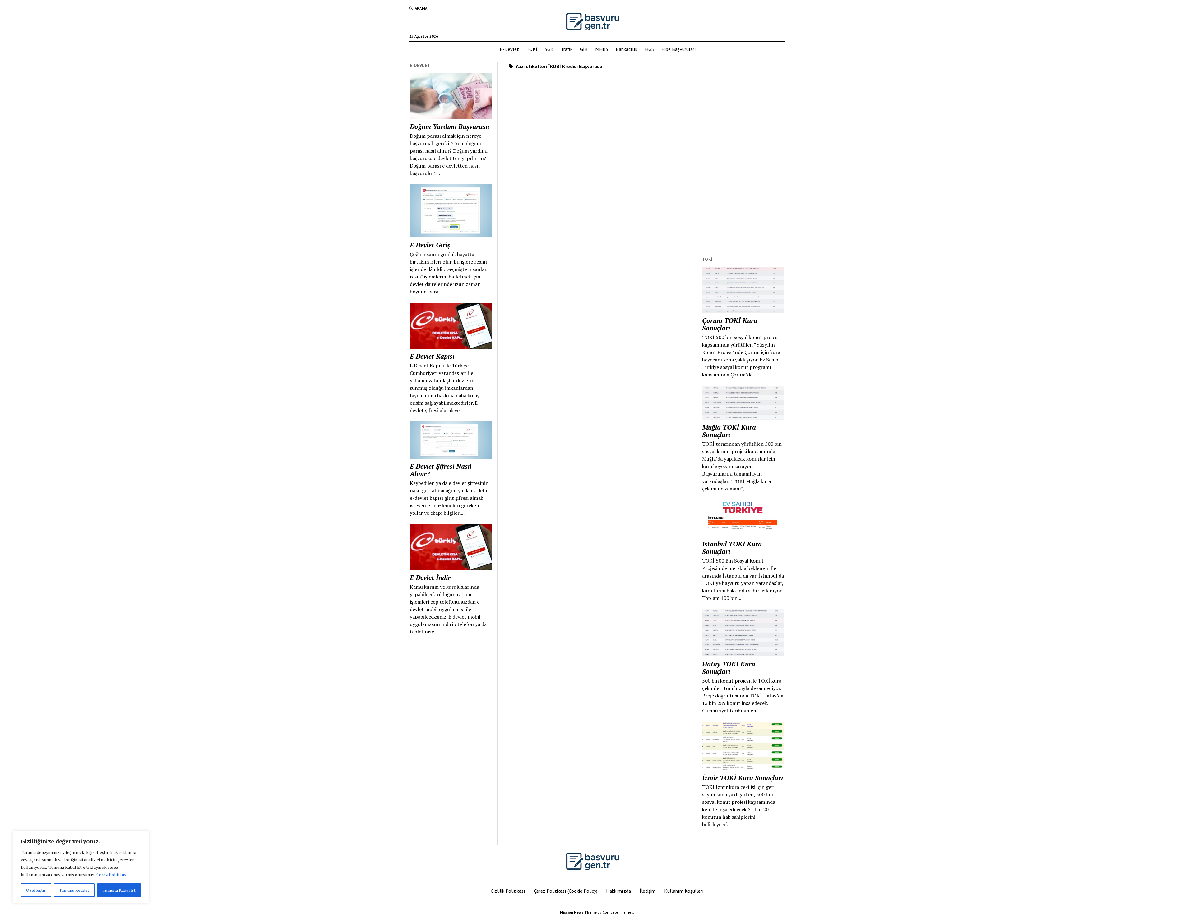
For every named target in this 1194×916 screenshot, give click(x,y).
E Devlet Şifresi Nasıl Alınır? (440, 470)
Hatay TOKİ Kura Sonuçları (728, 667)
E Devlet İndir (430, 577)
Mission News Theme (578, 912)
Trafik (566, 49)
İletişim (647, 891)
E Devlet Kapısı (432, 356)
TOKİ (531, 49)
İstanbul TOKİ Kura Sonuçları (732, 547)
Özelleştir (36, 890)
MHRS (601, 49)
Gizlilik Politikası (508, 891)
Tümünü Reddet (74, 890)
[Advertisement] (743, 155)
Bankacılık (626, 49)
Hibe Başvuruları (678, 49)
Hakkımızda (618, 891)
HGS (649, 49)
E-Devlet (509, 49)
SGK (549, 49)
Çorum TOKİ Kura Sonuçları (729, 324)
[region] (80, 867)
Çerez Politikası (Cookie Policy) (565, 891)
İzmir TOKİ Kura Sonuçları (742, 777)
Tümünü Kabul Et (119, 890)
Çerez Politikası (112, 874)
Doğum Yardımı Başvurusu (449, 126)
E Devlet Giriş (430, 245)
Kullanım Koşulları (684, 891)
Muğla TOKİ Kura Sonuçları (729, 430)
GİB (584, 49)
